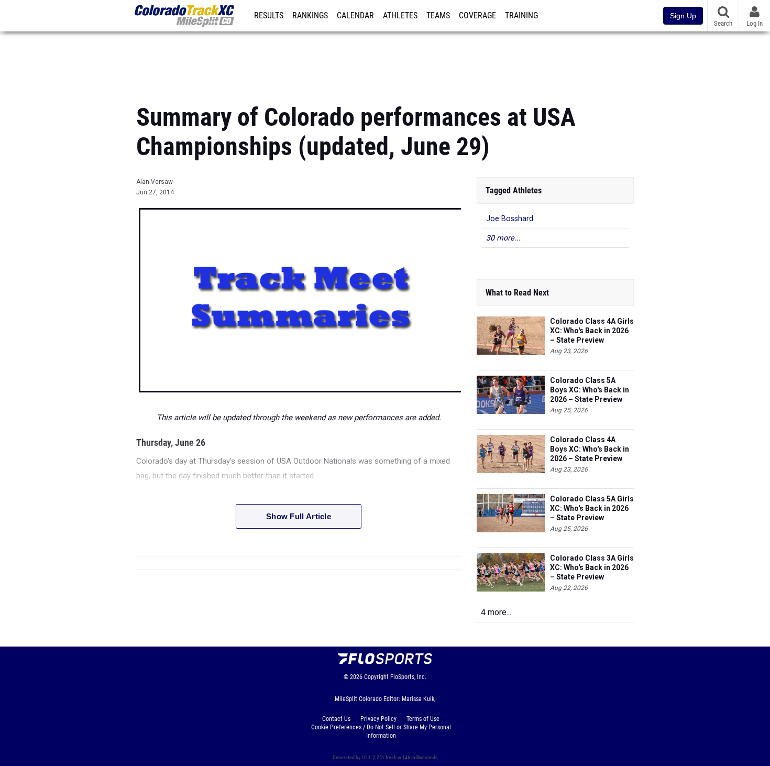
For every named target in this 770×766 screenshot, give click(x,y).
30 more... (503, 238)
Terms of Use (422, 719)
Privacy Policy (378, 719)
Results (268, 15)
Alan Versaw (154, 181)
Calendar (355, 15)
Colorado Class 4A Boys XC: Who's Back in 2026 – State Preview (589, 449)
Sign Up (683, 16)
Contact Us (336, 719)
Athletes (400, 15)
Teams (438, 15)
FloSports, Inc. (408, 677)
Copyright (376, 677)
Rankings (310, 15)
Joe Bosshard (509, 218)
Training (521, 15)
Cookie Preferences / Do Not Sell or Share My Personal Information (381, 731)
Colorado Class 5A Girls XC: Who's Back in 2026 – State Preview (592, 508)
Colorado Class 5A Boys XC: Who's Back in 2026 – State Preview (589, 389)
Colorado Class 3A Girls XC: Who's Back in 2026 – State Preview (592, 567)
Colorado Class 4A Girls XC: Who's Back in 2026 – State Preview (592, 330)
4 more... (496, 612)
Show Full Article (298, 516)
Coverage (477, 15)
